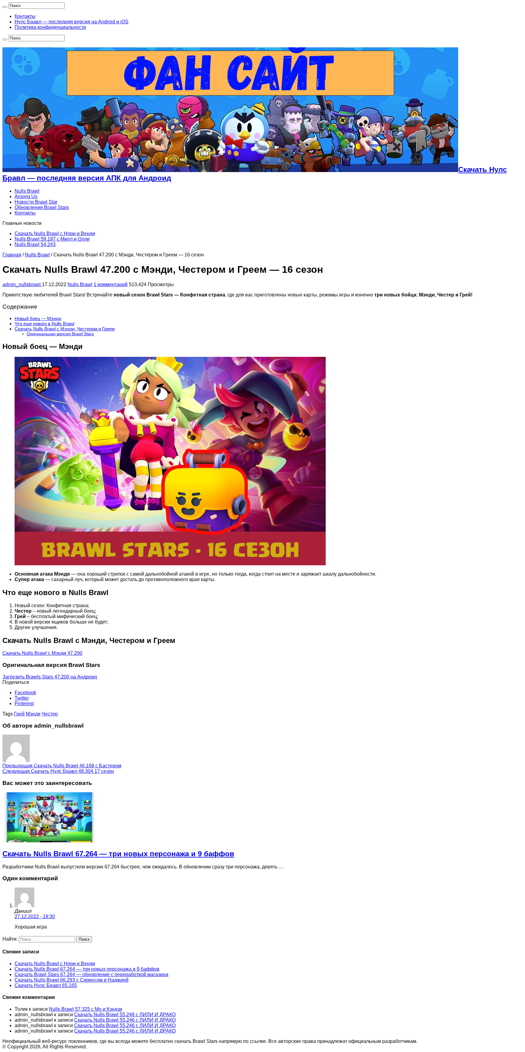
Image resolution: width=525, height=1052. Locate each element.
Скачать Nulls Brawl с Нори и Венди (55, 233)
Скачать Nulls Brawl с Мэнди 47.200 (42, 653)
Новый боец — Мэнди (38, 318)
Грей (19, 713)
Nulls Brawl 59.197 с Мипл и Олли (52, 239)
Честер (50, 713)
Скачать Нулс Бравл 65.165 (46, 985)
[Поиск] (4, 7)
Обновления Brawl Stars (42, 207)
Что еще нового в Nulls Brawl (44, 323)
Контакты (25, 16)
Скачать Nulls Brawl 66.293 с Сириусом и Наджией (72, 980)
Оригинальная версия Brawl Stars (60, 333)
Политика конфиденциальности (50, 27)
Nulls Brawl (27, 191)
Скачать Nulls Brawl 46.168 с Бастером (61, 765)
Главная (11, 254)
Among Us (26, 196)
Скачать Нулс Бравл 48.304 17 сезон (58, 771)
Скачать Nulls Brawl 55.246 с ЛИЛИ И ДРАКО (125, 1014)
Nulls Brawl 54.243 (35, 244)
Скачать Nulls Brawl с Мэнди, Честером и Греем (65, 328)
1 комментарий (111, 284)
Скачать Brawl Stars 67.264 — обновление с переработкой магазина (91, 974)
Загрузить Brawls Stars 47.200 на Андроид (49, 676)
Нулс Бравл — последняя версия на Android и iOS (72, 21)
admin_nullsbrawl (22, 284)
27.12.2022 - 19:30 (35, 916)
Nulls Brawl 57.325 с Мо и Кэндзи (85, 1009)
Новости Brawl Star (36, 202)
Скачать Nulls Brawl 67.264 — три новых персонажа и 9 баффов (118, 854)
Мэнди (33, 713)
